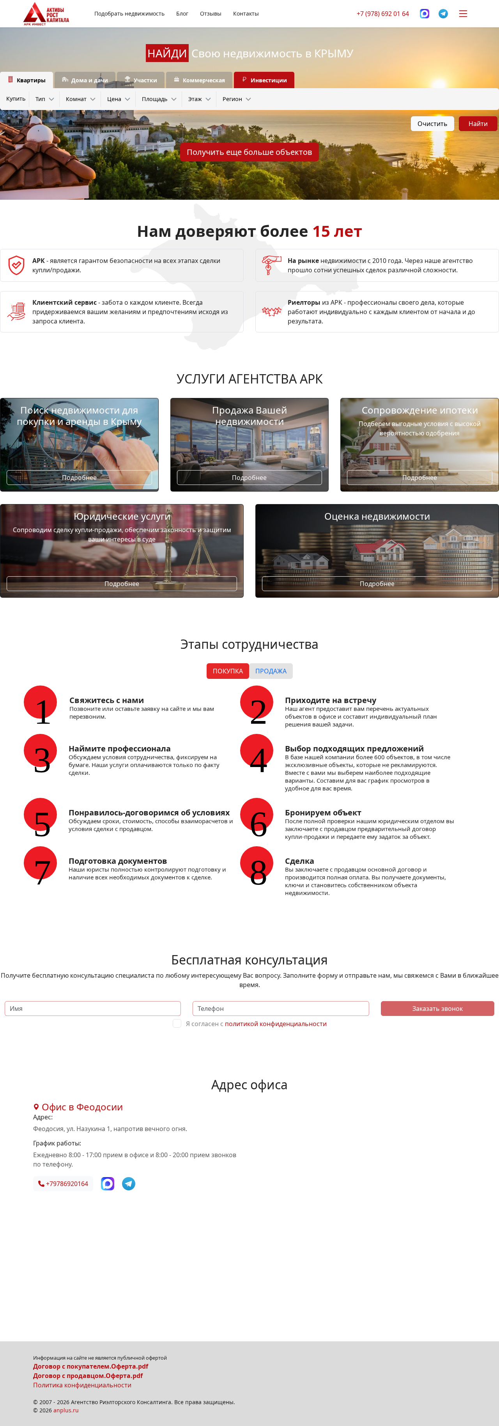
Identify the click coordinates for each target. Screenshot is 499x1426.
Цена (114, 99)
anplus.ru (66, 1410)
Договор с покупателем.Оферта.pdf (90, 1366)
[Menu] (463, 13)
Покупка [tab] (228, 671)
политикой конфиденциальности (276, 1023)
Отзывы (210, 13)
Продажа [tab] (271, 671)
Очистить (433, 123)
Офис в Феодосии (81, 1106)
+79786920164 (66, 1183)
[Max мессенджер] (424, 14)
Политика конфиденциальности (82, 1385)
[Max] (108, 1183)
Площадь (155, 99)
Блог (182, 13)
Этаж (195, 99)
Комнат (76, 99)
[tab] (26, 80)
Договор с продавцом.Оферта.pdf (88, 1375)
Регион (232, 99)
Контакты (246, 13)
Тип (40, 99)
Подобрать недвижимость (129, 13)
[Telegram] (443, 14)
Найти (478, 123)
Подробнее (79, 477)
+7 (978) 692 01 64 (383, 13)
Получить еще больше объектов (249, 152)
